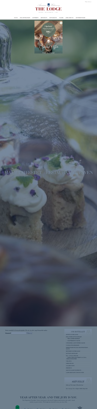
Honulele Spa (53, 17)
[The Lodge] (48, 8)
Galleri (61, 17)
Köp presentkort (80, 17)
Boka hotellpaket (25, 17)
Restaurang (44, 17)
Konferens (35, 17)
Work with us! (88, 1)
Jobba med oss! (70, 17)
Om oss (16, 17)
